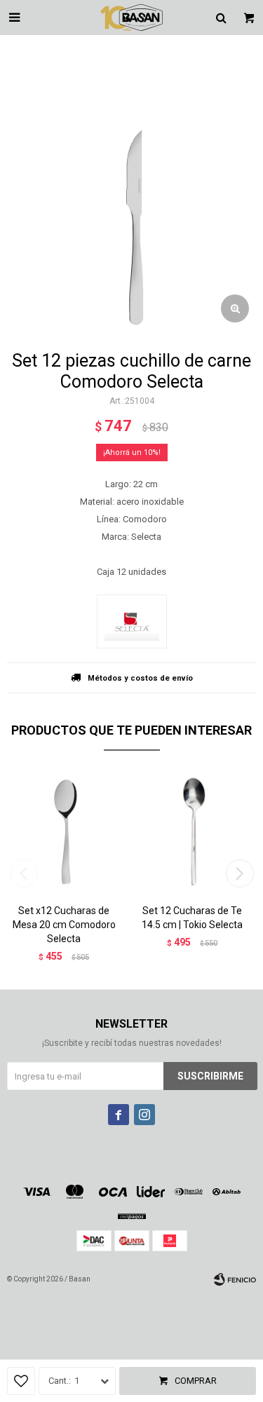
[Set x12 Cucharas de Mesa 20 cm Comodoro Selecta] (64, 832)
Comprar (196, 1380)
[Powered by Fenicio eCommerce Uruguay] (235, 1279)
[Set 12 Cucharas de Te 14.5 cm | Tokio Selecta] (192, 832)
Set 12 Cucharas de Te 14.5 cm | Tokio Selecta (192, 917)
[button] (239, 873)
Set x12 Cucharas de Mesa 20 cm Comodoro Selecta (64, 924)
